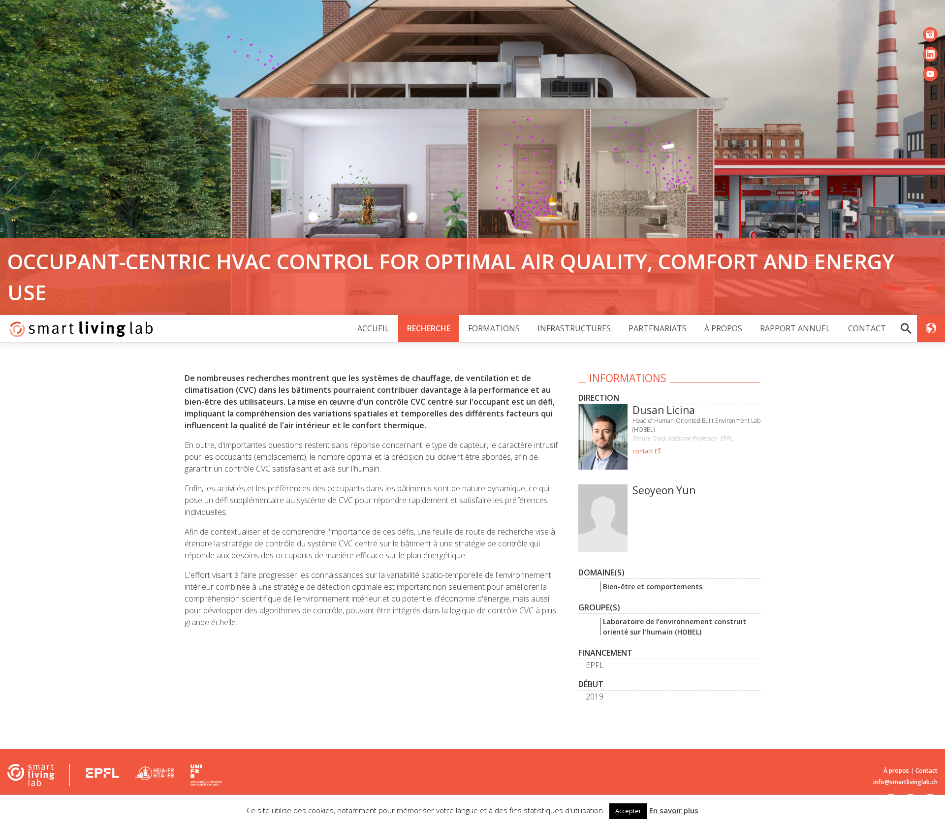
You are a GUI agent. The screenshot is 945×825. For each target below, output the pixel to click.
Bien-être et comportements (652, 586)
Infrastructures (574, 328)
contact (643, 451)
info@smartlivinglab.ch (905, 782)
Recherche (428, 328)
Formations (494, 328)
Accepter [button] (628, 810)
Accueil (373, 328)
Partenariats (658, 328)
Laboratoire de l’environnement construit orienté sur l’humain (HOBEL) (674, 626)
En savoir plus (673, 810)
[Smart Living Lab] (77, 328)
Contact (867, 328)
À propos (723, 328)
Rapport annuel (795, 328)
